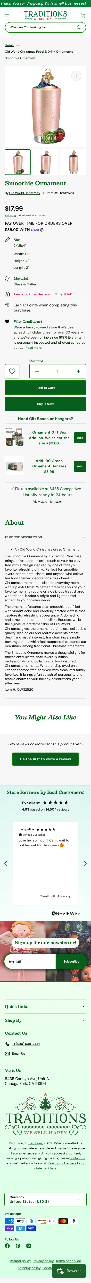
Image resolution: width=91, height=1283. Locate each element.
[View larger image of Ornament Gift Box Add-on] (14, 445)
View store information (48, 501)
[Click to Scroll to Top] (82, 1255)
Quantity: (36, 361)
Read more (33, 348)
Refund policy (20, 1261)
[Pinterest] (18, 1245)
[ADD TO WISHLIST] (12, 371)
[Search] (80, 27)
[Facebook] (7, 1245)
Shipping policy (29, 1268)
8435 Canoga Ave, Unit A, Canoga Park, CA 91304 (27, 1081)
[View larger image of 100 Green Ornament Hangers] (14, 473)
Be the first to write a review (45, 759)
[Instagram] (28, 1245)
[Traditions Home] (45, 15)
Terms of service (68, 1261)
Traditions (35, 1143)
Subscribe (71, 961)
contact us (77, 1158)
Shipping (10, 215)
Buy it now (45, 404)
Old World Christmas (24, 193)
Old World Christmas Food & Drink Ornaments (39, 52)
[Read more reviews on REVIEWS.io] (66, 913)
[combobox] (45, 27)
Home (9, 45)
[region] (45, 863)
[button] (6, 15)
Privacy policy (43, 1261)
